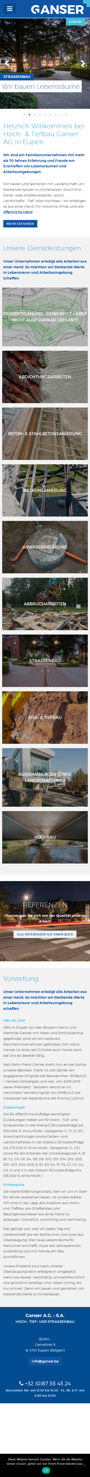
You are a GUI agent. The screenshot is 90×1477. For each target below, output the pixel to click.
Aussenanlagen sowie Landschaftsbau (45, 777)
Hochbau (45, 837)
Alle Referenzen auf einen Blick (45, 934)
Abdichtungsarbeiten (45, 376)
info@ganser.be (45, 1361)
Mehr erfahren (20, 224)
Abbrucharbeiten (45, 603)
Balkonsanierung (45, 490)
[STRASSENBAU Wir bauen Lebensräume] (45, 63)
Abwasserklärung (45, 547)
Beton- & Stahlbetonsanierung (45, 433)
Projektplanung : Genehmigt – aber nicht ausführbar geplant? (45, 317)
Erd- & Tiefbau (45, 717)
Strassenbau (45, 660)
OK (46, 1470)
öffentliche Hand (18, 212)
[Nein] (84, 1465)
